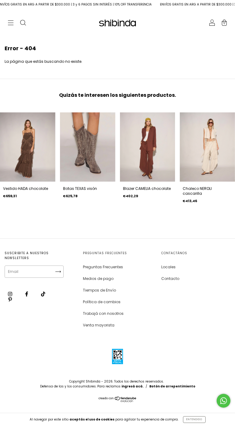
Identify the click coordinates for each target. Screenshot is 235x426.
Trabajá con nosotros (103, 313)
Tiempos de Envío (99, 290)
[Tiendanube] (118, 400)
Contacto (170, 278)
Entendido (194, 419)
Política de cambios (102, 301)
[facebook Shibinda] (27, 293)
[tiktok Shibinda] (43, 293)
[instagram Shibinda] (11, 293)
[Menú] (11, 23)
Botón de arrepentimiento (172, 386)
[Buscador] (23, 23)
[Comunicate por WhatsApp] (223, 401)
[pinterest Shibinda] (10, 299)
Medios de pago (98, 278)
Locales (168, 267)
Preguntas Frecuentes (103, 267)
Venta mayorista (98, 325)
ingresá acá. (132, 386)
